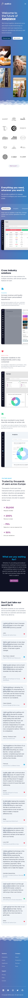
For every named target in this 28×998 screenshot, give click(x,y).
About (17, 957)
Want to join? (14, 165)
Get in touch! (14, 580)
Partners (17, 963)
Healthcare (4, 963)
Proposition (18, 960)
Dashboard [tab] (6, 208)
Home (3, 966)
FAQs (3, 977)
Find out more (6, 38)
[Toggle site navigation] (25, 4)
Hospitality (4, 957)
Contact (4, 980)
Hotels (3, 960)
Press (16, 966)
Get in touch (18, 38)
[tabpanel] (14, 231)
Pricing (3, 974)
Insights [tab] (15, 208)
